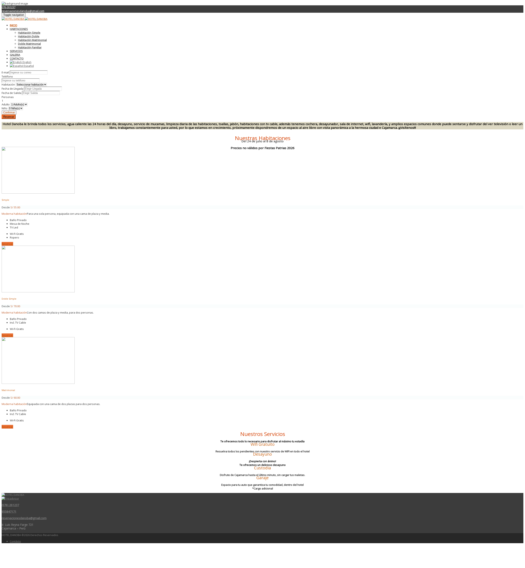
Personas (8, 97)
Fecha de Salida (11, 93)
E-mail (5, 72)
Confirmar (9, 112)
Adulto (6, 104)
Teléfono (7, 76)
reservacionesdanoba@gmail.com (23, 11)
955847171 (9, 511)
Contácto (15, 541)
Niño (4, 108)
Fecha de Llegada (12, 88)
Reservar (8, 116)
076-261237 (8, 7)
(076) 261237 (10, 505)
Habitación (8, 84)
